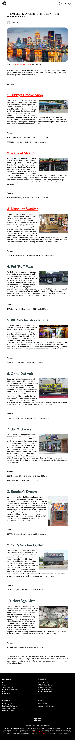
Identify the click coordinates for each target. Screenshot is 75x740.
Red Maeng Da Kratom (9, 706)
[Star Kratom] (4, 5)
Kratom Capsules (43, 683)
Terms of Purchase (8, 687)
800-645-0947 (43, 704)
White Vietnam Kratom (45, 685)
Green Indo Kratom (8, 710)
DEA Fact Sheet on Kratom (40, 731)
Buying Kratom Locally (23, 64)
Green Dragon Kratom (9, 708)
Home (4, 683)
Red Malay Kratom (8, 704)
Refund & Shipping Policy (10, 689)
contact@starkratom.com (46, 706)
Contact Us (6, 693)
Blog (3, 691)
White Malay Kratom (44, 687)
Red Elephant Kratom (45, 691)
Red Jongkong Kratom (45, 689)
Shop (4, 685)
